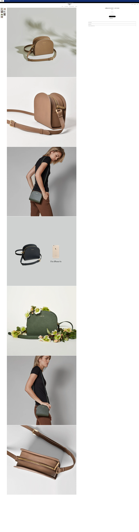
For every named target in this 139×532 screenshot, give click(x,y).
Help (132, 4)
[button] (111, 18)
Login (137, 4)
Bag (135, 4)
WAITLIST (112, 16)
